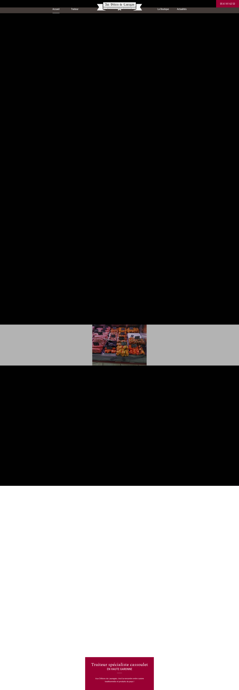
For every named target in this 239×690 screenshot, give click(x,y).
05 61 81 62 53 (227, 3)
